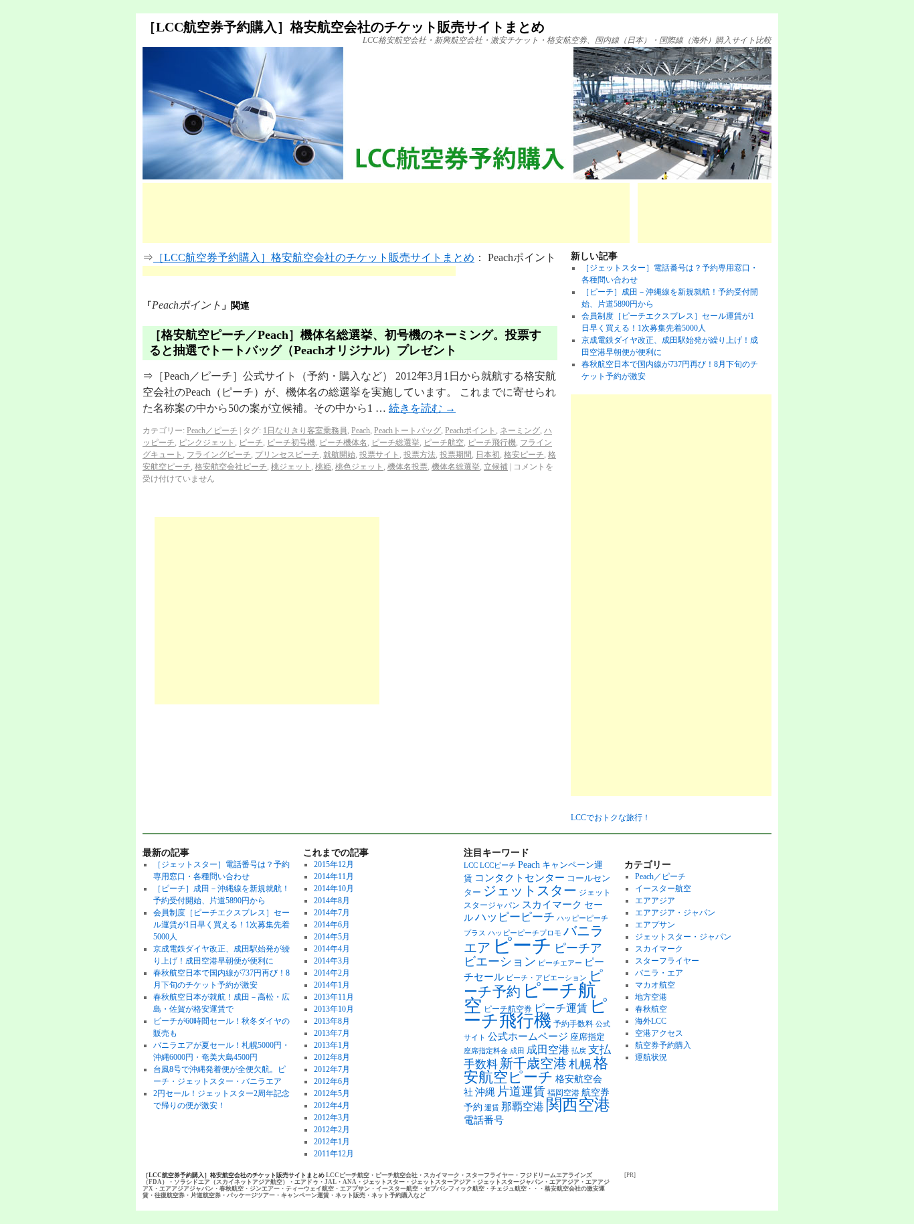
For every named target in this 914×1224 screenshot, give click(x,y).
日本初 (488, 454)
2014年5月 (332, 936)
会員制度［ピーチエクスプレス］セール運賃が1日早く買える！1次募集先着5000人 (221, 924)
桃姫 (323, 466)
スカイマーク (552, 904)
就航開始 (339, 454)
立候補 (496, 466)
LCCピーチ (498, 865)
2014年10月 (334, 888)
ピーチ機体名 (343, 442)
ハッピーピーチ (515, 917)
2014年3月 (332, 961)
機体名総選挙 (456, 466)
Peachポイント (470, 430)
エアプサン (655, 924)
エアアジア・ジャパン (675, 912)
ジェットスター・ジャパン (683, 936)
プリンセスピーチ (287, 454)
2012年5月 (332, 1093)
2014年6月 (332, 924)
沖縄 (485, 1091)
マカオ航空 (655, 985)
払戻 (578, 1051)
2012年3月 (332, 1117)
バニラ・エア (659, 973)
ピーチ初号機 (291, 442)
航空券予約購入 (663, 1045)
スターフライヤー (667, 961)
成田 (517, 1051)
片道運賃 (521, 1091)
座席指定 (587, 1037)
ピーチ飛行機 (492, 442)
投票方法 (419, 454)
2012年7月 (332, 1069)
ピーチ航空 (444, 442)
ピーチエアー (560, 963)
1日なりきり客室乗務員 (305, 430)
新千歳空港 (533, 1063)
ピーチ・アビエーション (546, 978)
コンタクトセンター (519, 877)
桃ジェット (291, 466)
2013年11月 (334, 997)
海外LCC (650, 1021)
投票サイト (379, 454)
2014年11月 (334, 876)
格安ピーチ (524, 454)
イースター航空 (663, 888)
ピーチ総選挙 (395, 442)
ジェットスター (530, 890)
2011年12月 (334, 1153)
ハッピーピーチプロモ (524, 933)
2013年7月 (332, 1033)
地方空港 (651, 997)
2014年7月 (332, 912)
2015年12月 (334, 864)
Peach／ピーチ (212, 430)
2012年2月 (332, 1129)
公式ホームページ (528, 1036)
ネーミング (520, 430)
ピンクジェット (207, 442)
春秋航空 (651, 1009)
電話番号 (484, 1120)
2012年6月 (332, 1081)
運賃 (491, 1108)
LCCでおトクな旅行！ (610, 817)
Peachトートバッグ (407, 430)
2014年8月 (332, 900)
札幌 (580, 1064)
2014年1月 (332, 985)
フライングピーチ (219, 454)
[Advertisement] (386, 213)
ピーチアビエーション (533, 954)
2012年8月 (332, 1057)
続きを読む (422, 408)
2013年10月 (334, 1009)
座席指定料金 (486, 1051)
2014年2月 (332, 973)
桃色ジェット (359, 466)
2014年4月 (332, 948)
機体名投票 (407, 466)
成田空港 (548, 1049)
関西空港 (578, 1105)
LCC (471, 865)
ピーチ (251, 442)
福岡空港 (563, 1092)
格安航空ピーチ (536, 1070)
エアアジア (655, 900)
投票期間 (456, 454)
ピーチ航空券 (508, 1009)
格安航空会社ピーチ (231, 466)
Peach (360, 430)
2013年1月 (332, 1045)
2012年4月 (332, 1105)
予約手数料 (573, 1023)
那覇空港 (522, 1106)
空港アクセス (659, 1033)
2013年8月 (332, 1021)
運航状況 (651, 1057)
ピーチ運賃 (560, 1008)
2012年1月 (332, 1141)
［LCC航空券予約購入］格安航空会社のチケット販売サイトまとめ (344, 26)
